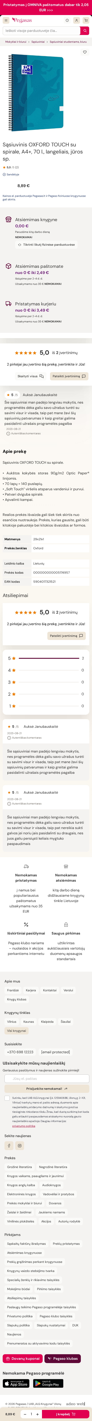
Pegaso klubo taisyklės (56, 1316)
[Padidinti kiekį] (37, 1414)
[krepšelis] (86, 20)
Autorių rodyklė (69, 1221)
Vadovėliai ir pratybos (58, 1194)
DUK (75, 1325)
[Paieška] (84, 30)
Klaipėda (47, 1022)
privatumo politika (23, 1126)
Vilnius (11, 1022)
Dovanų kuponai (26, 1358)
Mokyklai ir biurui (15, 42)
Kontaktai (49, 990)
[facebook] (8, 1145)
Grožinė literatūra (19, 1167)
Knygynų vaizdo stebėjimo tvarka (30, 1271)
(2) (17, 167)
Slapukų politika (18, 1325)
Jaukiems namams (51, 1212)
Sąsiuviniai (38, 42)
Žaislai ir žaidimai (19, 1212)
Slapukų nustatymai (51, 1325)
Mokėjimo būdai (18, 1289)
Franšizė (13, 990)
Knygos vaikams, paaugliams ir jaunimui (35, 1176)
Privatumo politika (20, 1316)
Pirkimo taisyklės (49, 1289)
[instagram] (19, 1145)
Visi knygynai (16, 1031)
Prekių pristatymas (66, 1244)
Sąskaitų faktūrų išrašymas (26, 1244)
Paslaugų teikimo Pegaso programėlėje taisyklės (41, 1307)
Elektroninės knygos (21, 1194)
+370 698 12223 (20, 1052)
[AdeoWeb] (76, 1404)
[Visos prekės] (6, 20)
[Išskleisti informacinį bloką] (67, 20)
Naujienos (14, 1334)
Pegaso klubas (65, 1358)
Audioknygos (51, 1185)
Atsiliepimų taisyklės (21, 1298)
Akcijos (46, 1221)
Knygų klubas (16, 999)
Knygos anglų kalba (21, 1185)
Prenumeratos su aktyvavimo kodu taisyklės (38, 1343)
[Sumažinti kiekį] (25, 1414)
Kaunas (28, 1022)
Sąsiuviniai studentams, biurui (68, 42)
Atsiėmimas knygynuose (24, 1253)
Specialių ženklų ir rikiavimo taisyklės (33, 1280)
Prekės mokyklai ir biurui (24, 1203)
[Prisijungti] (76, 20)
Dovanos (55, 1203)
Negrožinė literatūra (53, 1167)
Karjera (31, 990)
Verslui (68, 990)
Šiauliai (66, 1022)
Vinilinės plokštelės (20, 1221)
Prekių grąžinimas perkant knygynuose (34, 1262)
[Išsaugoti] (84, 52)
